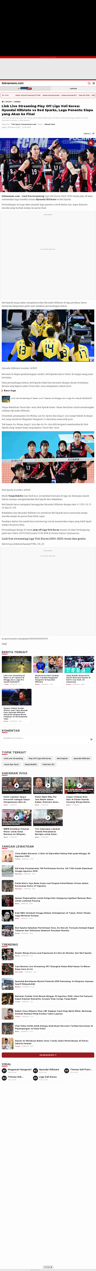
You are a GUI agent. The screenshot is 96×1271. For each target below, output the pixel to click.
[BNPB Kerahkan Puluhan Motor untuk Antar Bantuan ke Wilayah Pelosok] (16, 817)
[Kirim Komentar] (91, 739)
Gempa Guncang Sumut (51, 95)
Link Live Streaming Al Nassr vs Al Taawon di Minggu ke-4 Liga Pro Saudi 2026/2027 (51, 398)
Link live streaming (33, 196)
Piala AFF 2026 (84, 95)
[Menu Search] (89, 83)
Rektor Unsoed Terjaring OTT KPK (28, 95)
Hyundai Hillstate (46, 199)
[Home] (12, 83)
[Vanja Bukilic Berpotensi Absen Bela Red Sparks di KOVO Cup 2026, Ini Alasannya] (79, 664)
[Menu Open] (93, 83)
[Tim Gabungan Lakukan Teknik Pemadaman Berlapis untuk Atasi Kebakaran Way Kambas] (48, 817)
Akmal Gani (49, 124)
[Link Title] (3, 102)
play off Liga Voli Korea (46, 530)
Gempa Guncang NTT (69, 95)
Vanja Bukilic (16, 496)
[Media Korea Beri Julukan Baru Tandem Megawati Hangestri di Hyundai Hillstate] (48, 664)
